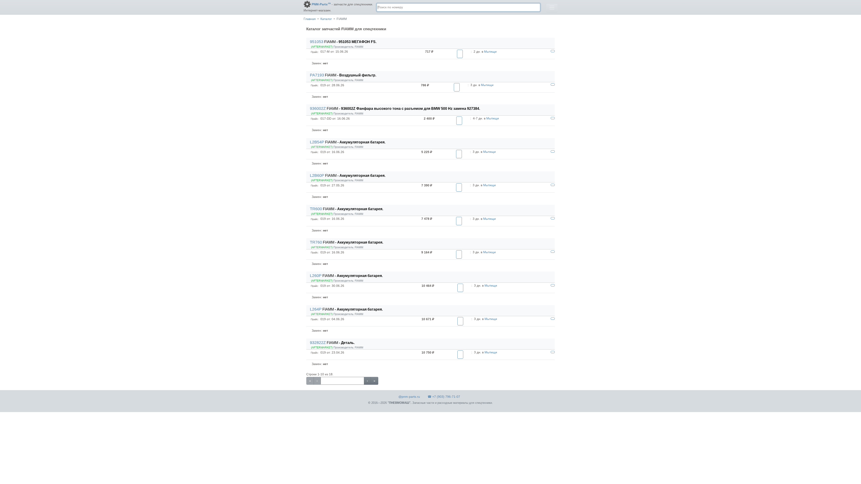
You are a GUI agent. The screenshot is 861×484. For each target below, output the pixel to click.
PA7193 (317, 75)
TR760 (316, 242)
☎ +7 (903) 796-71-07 (444, 396)
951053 (316, 41)
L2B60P (317, 175)
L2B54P (317, 142)
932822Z (318, 342)
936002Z (318, 108)
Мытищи (490, 51)
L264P (316, 309)
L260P (316, 275)
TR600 (316, 209)
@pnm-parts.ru (409, 396)
